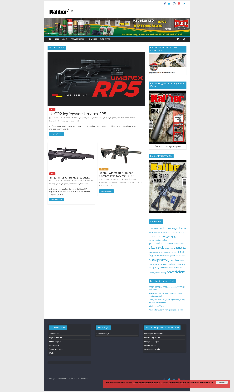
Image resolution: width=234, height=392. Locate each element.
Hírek (56, 39)
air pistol (83, 118)
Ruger (155, 264)
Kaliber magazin (168, 256)
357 (75, 181)
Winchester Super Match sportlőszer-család (166, 310)
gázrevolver (169, 248)
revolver (174, 260)
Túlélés (51, 353)
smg (166, 267)
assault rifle (152, 237)
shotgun (152, 267)
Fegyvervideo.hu (55, 337)
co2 (100, 118)
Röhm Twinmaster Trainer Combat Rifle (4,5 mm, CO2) (116, 174)
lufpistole (120, 118)
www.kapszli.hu (150, 345)
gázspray (152, 252)
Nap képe (93, 39)
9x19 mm (169, 233)
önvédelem (176, 271)
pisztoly (163, 260)
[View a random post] (183, 39)
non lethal (182, 256)
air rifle (89, 118)
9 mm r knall (158, 233)
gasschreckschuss (158, 243)
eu (162, 236)
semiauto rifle (181, 264)
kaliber (159, 256)
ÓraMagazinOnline (56, 349)
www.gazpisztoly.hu (151, 341)
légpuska (113, 118)
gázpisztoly (156, 247)
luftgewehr (53, 121)
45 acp (180, 232)
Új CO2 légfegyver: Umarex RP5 (77, 113)
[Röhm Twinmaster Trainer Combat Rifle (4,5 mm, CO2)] (121, 144)
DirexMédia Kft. (55, 333)
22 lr (175, 232)
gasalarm (164, 240)
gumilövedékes (178, 243)
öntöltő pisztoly (160, 273)
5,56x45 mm (158, 229)
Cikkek (65, 39)
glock (170, 243)
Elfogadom (221, 382)
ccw (159, 236)
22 (78, 118)
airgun (95, 118)
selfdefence (162, 264)
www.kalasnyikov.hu (152, 337)
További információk (206, 382)
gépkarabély (160, 252)
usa (175, 267)
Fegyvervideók (77, 39)
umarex (170, 267)
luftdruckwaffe (130, 118)
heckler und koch (171, 252)
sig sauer (160, 267)
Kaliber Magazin (55, 341)
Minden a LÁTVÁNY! (156, 306)
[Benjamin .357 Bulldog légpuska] (71, 144)
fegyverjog (170, 236)
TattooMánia (54, 345)
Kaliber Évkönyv (102, 333)
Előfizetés (105, 39)
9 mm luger (171, 228)
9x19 (164, 233)
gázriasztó (180, 247)
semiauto (172, 264)
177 (75, 118)
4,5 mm (151, 229)
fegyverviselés (154, 240)
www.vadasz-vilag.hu (152, 349)
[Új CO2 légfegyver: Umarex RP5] (96, 53)
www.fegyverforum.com (153, 333)
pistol (153, 260)
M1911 (176, 256)
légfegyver (105, 118)
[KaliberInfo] (50, 39)
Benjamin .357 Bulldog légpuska (69, 177)
